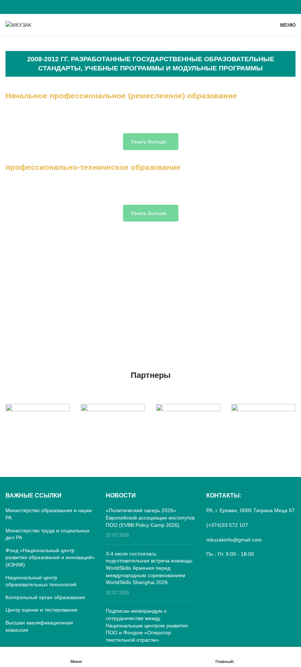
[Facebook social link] (150, 6)
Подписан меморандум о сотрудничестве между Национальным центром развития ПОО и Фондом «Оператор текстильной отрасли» (147, 625)
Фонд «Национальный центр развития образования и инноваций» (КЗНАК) (50, 557)
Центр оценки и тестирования (41, 610)
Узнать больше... (151, 142)
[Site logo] (18, 25)
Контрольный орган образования (45, 597)
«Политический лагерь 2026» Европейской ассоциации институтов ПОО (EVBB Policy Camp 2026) (150, 517)
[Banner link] (38, 420)
